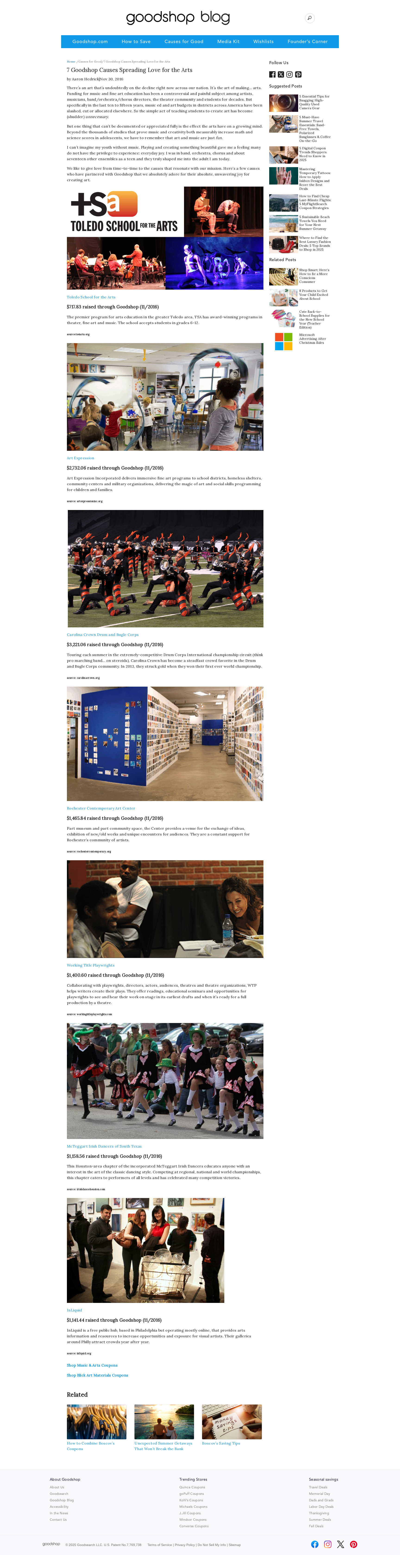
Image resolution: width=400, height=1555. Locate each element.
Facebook (272, 74)
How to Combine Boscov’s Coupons (91, 1446)
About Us (57, 1487)
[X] (340, 1544)
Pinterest (298, 74)
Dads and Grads (321, 1500)
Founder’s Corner (308, 42)
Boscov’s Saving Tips (221, 1443)
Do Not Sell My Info (212, 1545)
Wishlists (263, 42)
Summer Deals (320, 1519)
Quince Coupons (192, 1487)
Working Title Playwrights (91, 965)
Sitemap (235, 1545)
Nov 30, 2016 (111, 79)
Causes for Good (184, 42)
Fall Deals (316, 1526)
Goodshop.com (90, 42)
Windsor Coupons (193, 1519)
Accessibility (59, 1506)
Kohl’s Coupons (191, 1500)
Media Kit (228, 42)
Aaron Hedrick (85, 79)
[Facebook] (315, 1544)
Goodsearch (59, 1494)
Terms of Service (159, 1545)
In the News (59, 1513)
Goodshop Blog (62, 1500)
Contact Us (58, 1519)
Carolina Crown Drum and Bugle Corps (103, 634)
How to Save (136, 42)
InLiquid (74, 1310)
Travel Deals (318, 1487)
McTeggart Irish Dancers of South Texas (104, 1146)
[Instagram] (327, 1544)
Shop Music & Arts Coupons (92, 1365)
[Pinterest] (353, 1544)
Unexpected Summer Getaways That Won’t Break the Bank (163, 1446)
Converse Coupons (194, 1526)
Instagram (289, 74)
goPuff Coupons (191, 1494)
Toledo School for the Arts (91, 297)
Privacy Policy (185, 1545)
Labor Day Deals (321, 1506)
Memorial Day (319, 1494)
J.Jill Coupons (190, 1513)
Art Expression (80, 458)
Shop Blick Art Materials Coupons (97, 1375)
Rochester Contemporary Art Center (101, 808)
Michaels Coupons (193, 1506)
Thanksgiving (319, 1513)
